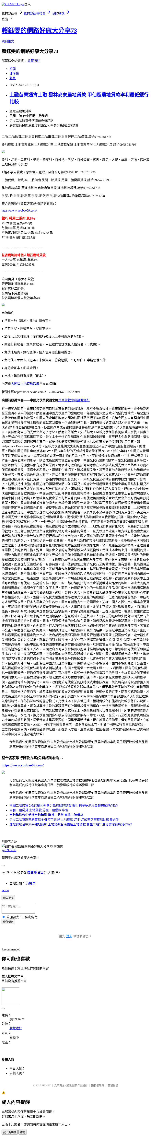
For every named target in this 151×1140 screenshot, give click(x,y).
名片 (12, 78)
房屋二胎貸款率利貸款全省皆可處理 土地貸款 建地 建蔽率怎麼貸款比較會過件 (64, 819)
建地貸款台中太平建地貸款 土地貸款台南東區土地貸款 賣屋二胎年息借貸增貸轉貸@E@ (70, 824)
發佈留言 (8, 921)
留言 (41, 872)
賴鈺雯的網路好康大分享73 (39, 30)
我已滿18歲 (9, 1132)
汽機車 (30, 883)
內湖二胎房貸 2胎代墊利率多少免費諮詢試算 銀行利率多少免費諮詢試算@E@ (63, 805)
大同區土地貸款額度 (25, 383)
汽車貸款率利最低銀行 (74, 400)
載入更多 (8, 897)
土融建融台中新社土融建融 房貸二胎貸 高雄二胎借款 (46, 815)
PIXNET (46, 1085)
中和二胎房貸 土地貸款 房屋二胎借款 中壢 (38, 810)
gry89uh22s (9, 850)
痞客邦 (32, 872)
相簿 (12, 68)
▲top (5, 890)
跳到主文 (8, 41)
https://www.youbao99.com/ (19, 210)
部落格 (14, 73)
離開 (22, 1132)
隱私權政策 (97, 1085)
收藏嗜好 (34, 61)
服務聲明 (113, 1085)
